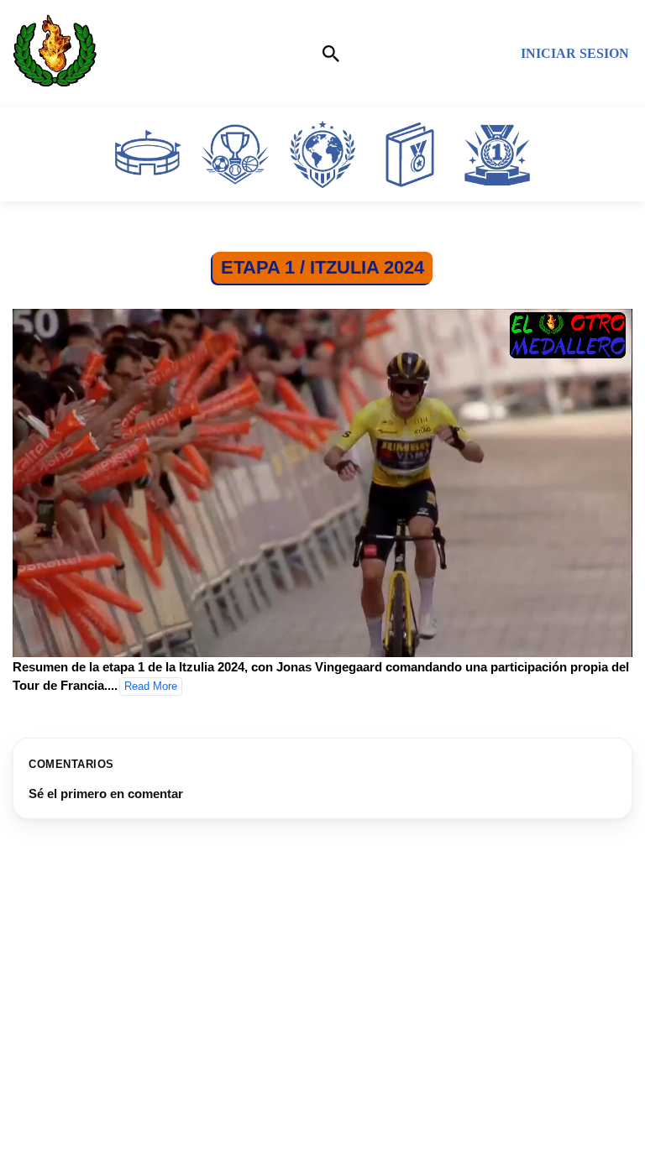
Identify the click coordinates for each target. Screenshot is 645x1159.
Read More (150, 686)
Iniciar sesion (575, 53)
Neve (228, 1143)
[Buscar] (330, 53)
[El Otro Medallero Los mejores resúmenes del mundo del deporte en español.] (55, 54)
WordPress (400, 1143)
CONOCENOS (60, 1109)
